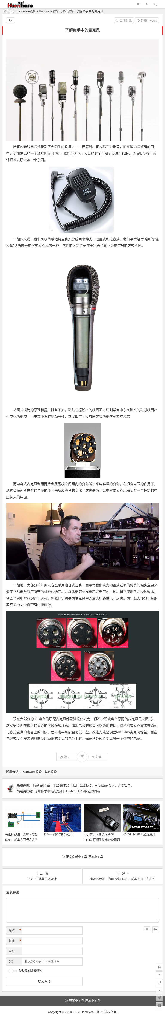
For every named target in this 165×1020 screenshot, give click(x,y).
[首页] (159, 967)
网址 (12, 951)
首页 (11, 11)
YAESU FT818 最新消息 (139, 834)
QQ (11, 961)
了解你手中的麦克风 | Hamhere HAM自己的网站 (67, 791)
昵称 (15, 930)
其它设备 (67, 11)
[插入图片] (155, 929)
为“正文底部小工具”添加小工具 (82, 856)
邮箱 (15, 940)
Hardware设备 (26, 11)
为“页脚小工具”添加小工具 (82, 1000)
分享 (99, 757)
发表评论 (125, 20)
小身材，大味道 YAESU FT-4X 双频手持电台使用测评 (102, 840)
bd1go (103, 785)
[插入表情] (147, 929)
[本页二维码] (159, 1005)
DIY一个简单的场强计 (58, 834)
